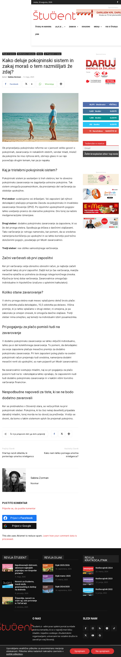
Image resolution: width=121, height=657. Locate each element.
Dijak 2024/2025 (62, 587)
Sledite (113, 111)
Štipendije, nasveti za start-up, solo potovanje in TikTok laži (26, 601)
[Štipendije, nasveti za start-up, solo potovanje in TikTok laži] (7, 600)
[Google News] (100, 635)
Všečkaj (113, 104)
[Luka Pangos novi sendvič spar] (101, 229)
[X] (61, 434)
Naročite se (111, 131)
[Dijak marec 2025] (48, 578)
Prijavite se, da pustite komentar (18, 508)
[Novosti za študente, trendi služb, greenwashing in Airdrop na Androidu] (7, 584)
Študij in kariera (9, 54)
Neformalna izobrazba (26, 54)
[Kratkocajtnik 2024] (88, 570)
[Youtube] (92, 635)
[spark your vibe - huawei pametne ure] (101, 200)
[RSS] (100, 628)
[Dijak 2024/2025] (48, 589)
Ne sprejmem (102, 651)
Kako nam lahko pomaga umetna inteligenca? (61, 455)
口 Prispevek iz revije (52, 54)
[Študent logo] (54, 15)
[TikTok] (114, 628)
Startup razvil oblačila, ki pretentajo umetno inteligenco (18, 455)
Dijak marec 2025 (63, 576)
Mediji (39, 54)
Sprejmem (80, 651)
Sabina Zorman (14, 77)
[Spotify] (107, 628)
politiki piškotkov (14, 654)
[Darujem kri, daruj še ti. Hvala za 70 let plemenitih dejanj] (101, 84)
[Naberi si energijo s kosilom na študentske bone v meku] (101, 215)
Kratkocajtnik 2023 (104, 579)
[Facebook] (117, 2)
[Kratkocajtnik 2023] (88, 581)
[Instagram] (92, 628)
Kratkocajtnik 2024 (104, 568)
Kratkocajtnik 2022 (104, 589)
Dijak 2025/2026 (62, 565)
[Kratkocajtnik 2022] (88, 592)
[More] (61, 84)
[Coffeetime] (101, 186)
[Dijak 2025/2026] (48, 568)
